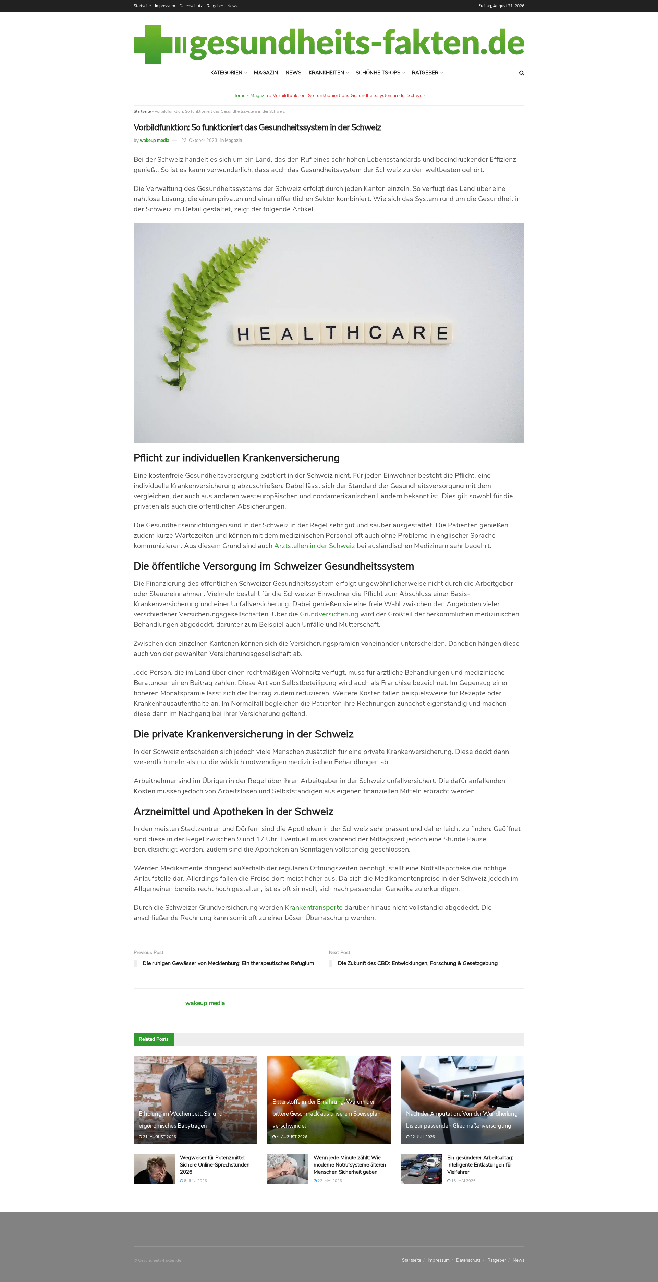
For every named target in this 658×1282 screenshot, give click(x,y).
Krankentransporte (314, 907)
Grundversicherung (329, 614)
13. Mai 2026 (463, 1180)
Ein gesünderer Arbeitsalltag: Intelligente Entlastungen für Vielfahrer (480, 1164)
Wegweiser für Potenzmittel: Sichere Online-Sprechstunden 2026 (215, 1164)
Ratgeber (215, 6)
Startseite (142, 6)
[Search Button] (521, 73)
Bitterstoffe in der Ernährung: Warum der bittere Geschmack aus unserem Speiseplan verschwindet (326, 1114)
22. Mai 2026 (329, 1180)
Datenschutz (191, 6)
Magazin (266, 72)
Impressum (165, 6)
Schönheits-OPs (378, 72)
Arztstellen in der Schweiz (314, 545)
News (232, 6)
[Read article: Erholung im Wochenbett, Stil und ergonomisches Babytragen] (195, 1100)
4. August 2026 (291, 1136)
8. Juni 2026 (195, 1180)
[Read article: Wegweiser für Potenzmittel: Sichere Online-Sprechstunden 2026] (154, 1169)
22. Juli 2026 (422, 1136)
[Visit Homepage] (329, 44)
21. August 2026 (159, 1136)
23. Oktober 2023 (199, 140)
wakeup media (154, 140)
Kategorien (226, 72)
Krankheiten (326, 72)
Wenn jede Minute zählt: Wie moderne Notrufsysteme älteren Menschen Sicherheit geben (350, 1164)
